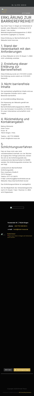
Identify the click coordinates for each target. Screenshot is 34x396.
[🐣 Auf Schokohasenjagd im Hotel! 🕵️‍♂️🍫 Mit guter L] (17, 312)
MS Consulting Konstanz (25, 392)
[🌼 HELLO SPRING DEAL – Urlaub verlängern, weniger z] (17, 345)
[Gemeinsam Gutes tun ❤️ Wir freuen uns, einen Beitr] (17, 252)
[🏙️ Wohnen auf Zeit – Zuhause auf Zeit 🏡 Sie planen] (17, 283)
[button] (31, 8)
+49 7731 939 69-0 (20, 226)
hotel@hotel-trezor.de (20, 229)
